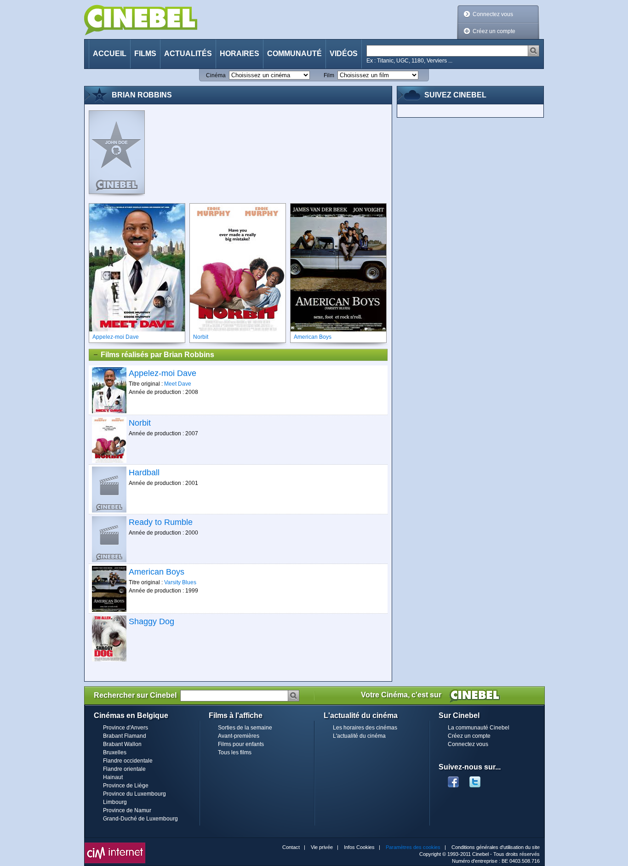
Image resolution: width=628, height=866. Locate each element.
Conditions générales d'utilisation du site (495, 847)
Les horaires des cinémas (365, 727)
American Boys (156, 571)
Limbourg (115, 802)
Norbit (140, 422)
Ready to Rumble (161, 522)
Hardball (144, 472)
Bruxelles (114, 752)
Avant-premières (238, 736)
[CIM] (115, 845)
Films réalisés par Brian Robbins (157, 355)
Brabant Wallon (122, 744)
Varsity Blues (180, 582)
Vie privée (322, 847)
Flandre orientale (124, 769)
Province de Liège (125, 785)
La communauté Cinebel (478, 727)
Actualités (188, 53)
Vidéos (344, 53)
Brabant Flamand (124, 736)
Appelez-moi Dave (162, 373)
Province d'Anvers (125, 727)
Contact (291, 847)
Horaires (239, 53)
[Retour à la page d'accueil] (140, 20)
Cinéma (216, 75)
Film (329, 75)
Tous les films (234, 752)
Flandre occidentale (128, 761)
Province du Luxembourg (134, 794)
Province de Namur (127, 810)
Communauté (294, 53)
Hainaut (113, 777)
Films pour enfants (241, 744)
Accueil (109, 53)
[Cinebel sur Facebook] (453, 779)
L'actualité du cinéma (359, 736)
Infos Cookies (359, 847)
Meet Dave (177, 384)
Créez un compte (494, 31)
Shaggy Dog (151, 621)
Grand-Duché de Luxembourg (140, 818)
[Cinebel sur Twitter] (479, 779)
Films (145, 53)
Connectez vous (493, 14)
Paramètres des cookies (413, 847)
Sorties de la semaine (245, 727)
